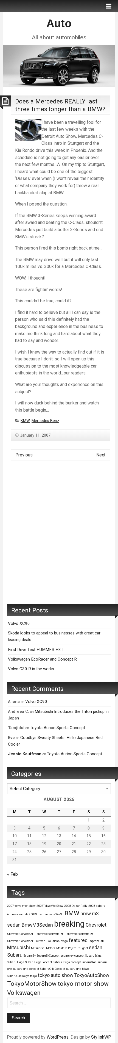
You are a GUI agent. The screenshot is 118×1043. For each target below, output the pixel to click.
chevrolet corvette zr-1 (51, 934)
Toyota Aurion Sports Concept (57, 727)
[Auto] (59, 65)
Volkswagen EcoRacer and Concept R (42, 659)
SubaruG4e (89, 962)
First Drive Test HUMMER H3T (35, 649)
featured (78, 940)
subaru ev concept (72, 955)
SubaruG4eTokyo (18, 976)
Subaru (15, 955)
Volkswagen (24, 992)
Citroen (40, 941)
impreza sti (96, 941)
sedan (95, 947)
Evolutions (53, 941)
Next (100, 455)
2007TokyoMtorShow (49, 906)
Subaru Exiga (15, 962)
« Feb (12, 874)
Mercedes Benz (45, 420)
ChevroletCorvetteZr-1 (21, 934)
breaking (69, 924)
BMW (25, 420)
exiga (64, 941)
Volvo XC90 (19, 623)
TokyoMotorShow (32, 983)
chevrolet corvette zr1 (81, 934)
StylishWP (101, 1037)
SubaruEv (30, 955)
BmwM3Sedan (37, 925)
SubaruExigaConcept (38, 962)
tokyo (33, 976)
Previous (24, 455)
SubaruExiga (93, 955)
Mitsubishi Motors (43, 948)
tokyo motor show (83, 983)
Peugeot (82, 948)
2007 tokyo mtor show (21, 906)
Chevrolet (96, 925)
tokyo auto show (55, 975)
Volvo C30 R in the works (31, 668)
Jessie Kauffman (24, 753)
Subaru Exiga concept (67, 962)
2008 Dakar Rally (75, 906)
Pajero (72, 948)
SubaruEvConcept (48, 955)
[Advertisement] (59, 536)
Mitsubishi (18, 947)
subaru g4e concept (26, 969)
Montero (61, 948)
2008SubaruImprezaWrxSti (46, 914)
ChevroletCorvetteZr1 (21, 941)
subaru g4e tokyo (77, 969)
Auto (59, 23)
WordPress (58, 1037)
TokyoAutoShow (91, 975)
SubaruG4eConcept (52, 969)
